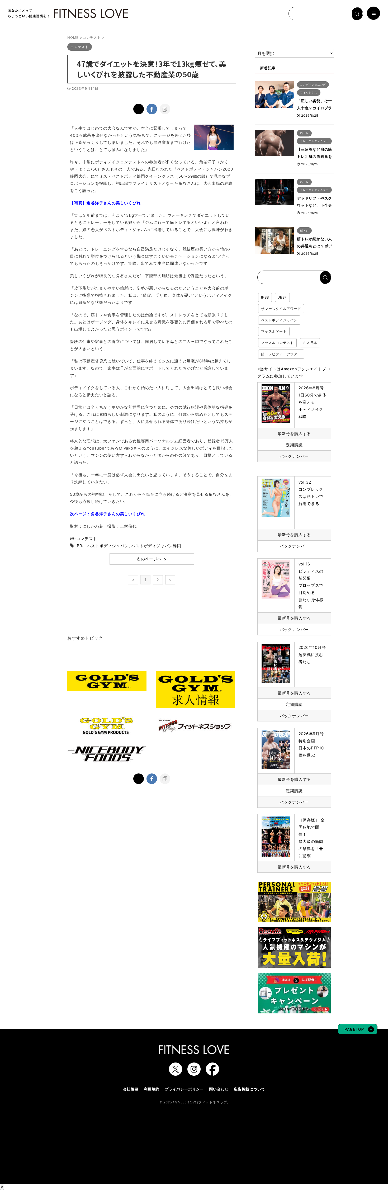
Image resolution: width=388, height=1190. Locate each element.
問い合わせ (219, 1089)
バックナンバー (294, 456)
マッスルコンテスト (277, 343)
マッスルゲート (274, 331)
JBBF (282, 297)
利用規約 (151, 1089)
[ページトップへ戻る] (357, 1032)
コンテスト (86, 538)
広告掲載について (249, 1089)
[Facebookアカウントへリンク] (212, 1073)
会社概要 (131, 1089)
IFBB (265, 297)
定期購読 (294, 444)
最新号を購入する (294, 433)
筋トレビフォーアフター (281, 354)
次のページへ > (152, 558)
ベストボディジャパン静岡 (156, 545)
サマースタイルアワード (281, 308)
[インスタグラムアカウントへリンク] (194, 1073)
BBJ (80, 545)
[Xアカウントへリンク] (175, 1073)
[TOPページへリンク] (67, 13)
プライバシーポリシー (184, 1089)
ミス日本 (310, 343)
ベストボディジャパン (108, 545)
